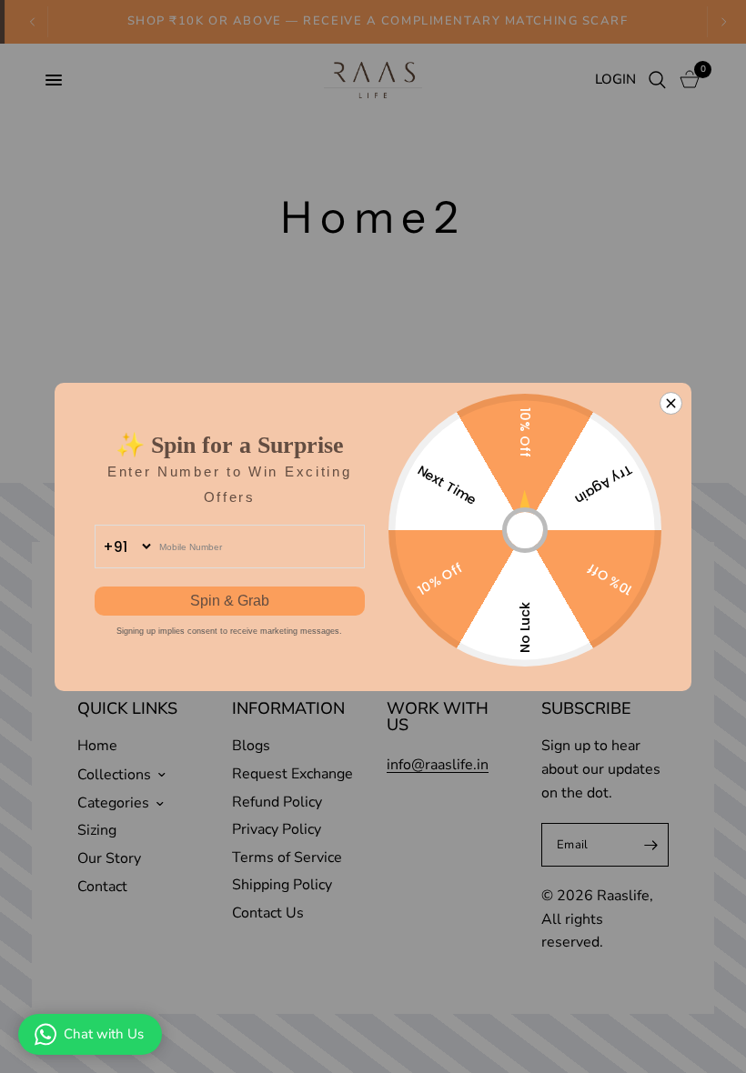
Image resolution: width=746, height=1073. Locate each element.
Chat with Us (104, 1034)
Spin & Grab (229, 600)
